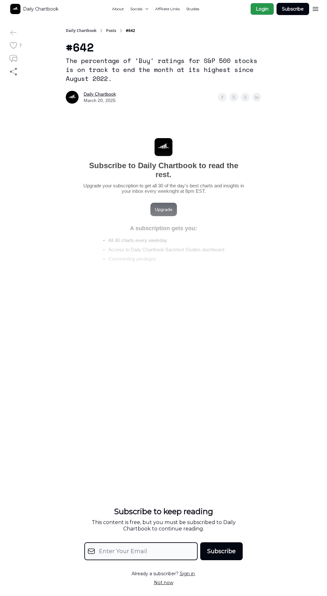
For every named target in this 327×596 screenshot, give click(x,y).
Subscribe (293, 9)
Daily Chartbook (81, 30)
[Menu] (315, 8)
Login (262, 9)
